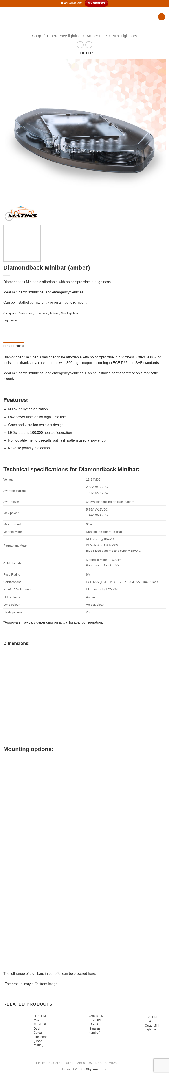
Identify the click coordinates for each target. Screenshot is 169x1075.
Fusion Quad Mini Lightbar (152, 1025)
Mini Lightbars (124, 35)
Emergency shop (49, 1062)
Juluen (14, 320)
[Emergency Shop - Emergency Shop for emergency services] (79, 16)
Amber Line (96, 35)
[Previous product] (88, 44)
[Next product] (80, 44)
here (91, 973)
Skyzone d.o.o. (97, 1069)
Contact (112, 1062)
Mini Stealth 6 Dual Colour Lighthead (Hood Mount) (41, 1032)
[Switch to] (124, 1062)
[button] (161, 16)
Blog (99, 1062)
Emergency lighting (64, 35)
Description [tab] (13, 346)
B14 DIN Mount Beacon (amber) (95, 1026)
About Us (84, 1062)
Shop (36, 35)
